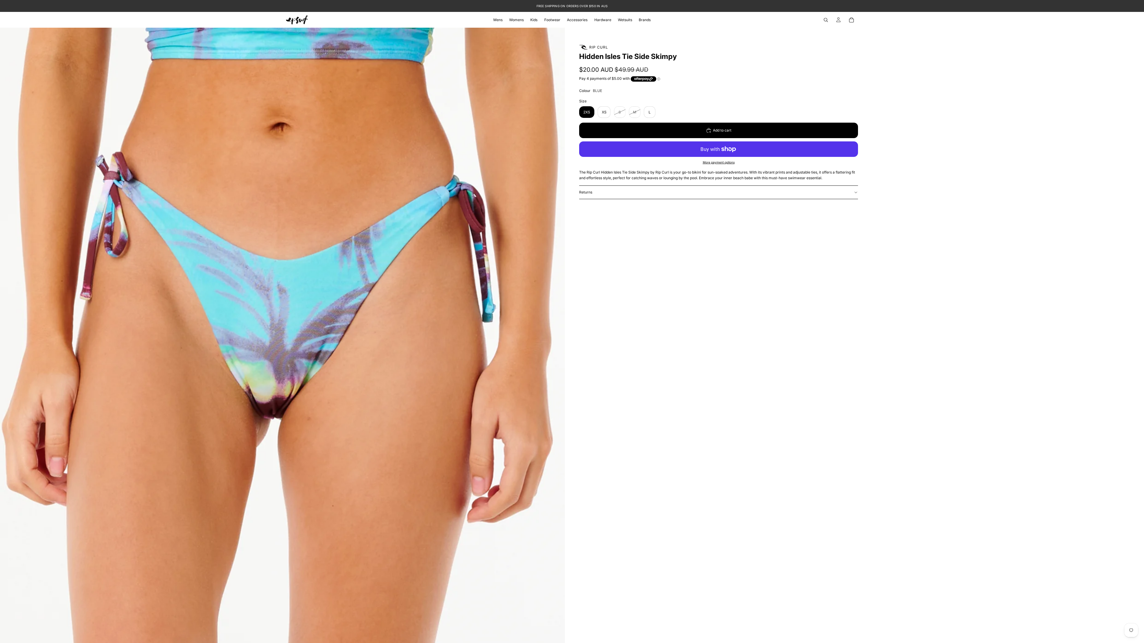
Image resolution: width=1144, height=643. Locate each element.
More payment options (719, 162)
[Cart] (851, 19)
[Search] (825, 19)
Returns (585, 192)
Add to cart (722, 130)
